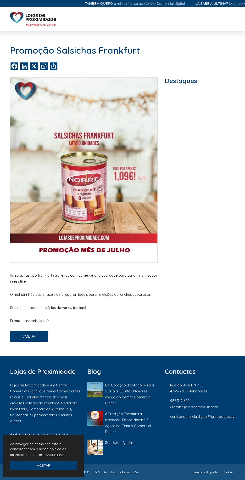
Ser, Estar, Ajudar (119, 442)
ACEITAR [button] (43, 465)
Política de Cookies (96, 472)
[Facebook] (184, 432)
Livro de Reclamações (125, 472)
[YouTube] (232, 432)
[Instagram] (200, 432)
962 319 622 (179, 400)
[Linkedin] (217, 432)
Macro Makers (224, 472)
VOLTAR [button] (29, 336)
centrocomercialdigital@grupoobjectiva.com (207, 416)
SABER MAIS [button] (55, 454)
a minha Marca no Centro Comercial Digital (125, 3)
